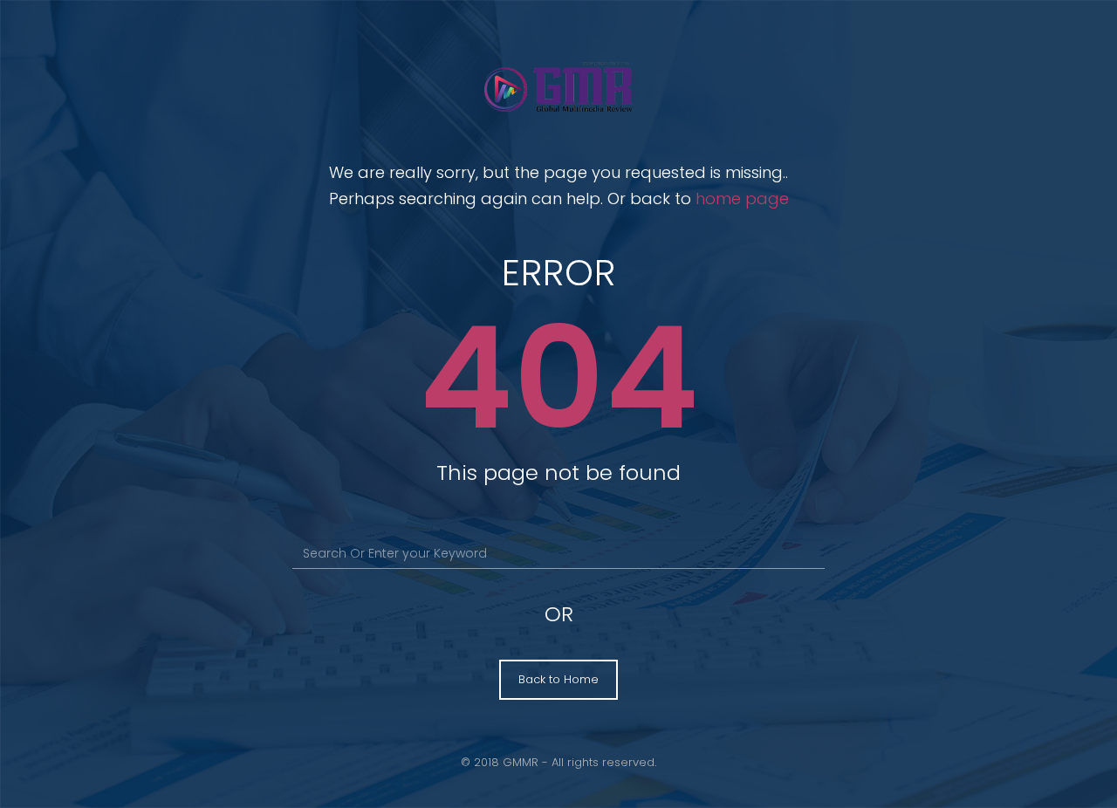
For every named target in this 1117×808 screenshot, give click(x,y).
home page (742, 198)
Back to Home (558, 679)
